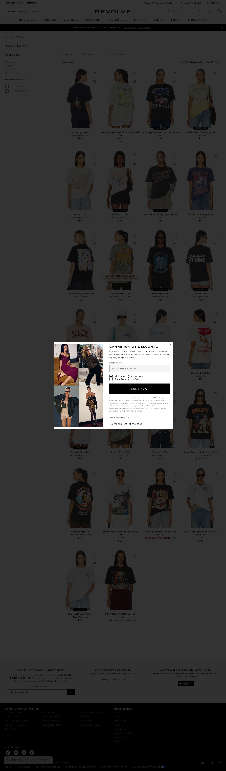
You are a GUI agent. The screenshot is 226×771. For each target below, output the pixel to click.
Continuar (140, 388)
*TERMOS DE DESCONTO (120, 417)
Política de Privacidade (119, 408)
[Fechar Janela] (170, 345)
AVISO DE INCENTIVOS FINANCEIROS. (125, 411)
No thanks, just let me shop (125, 423)
